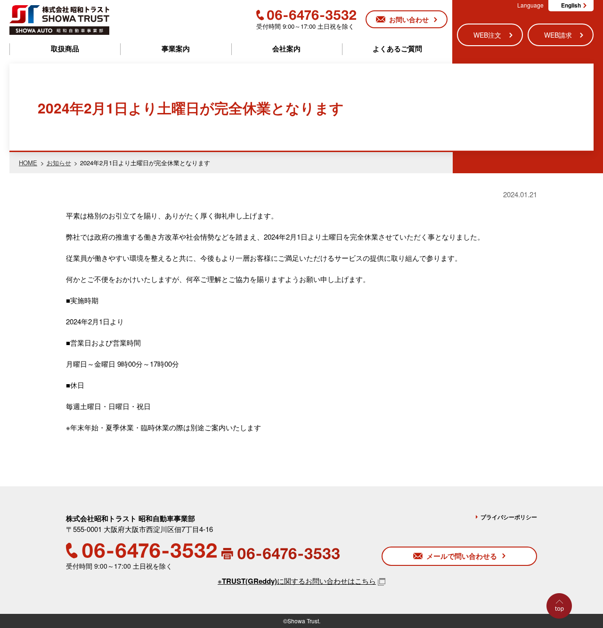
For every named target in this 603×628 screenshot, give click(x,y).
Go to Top (561, 627)
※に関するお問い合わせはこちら (297, 581)
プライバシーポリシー (509, 517)
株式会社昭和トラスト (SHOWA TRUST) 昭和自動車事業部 (59, 20)
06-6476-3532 (306, 15)
